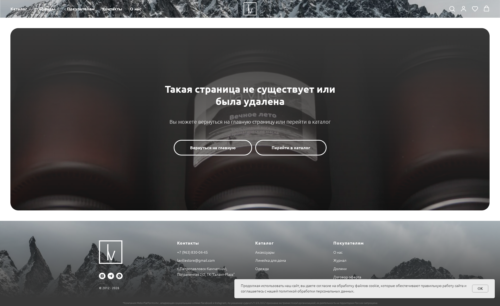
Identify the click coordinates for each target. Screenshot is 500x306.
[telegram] (111, 276)
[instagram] (102, 276)
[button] (452, 8)
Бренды (47, 9)
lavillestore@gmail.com (196, 260)
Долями (340, 269)
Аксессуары (264, 252)
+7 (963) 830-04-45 (192, 252)
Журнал (339, 260)
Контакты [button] (112, 9)
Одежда (262, 269)
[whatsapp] (119, 276)
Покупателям (81, 9)
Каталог (18, 9)
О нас (135, 9)
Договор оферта (347, 277)
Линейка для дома (270, 260)
